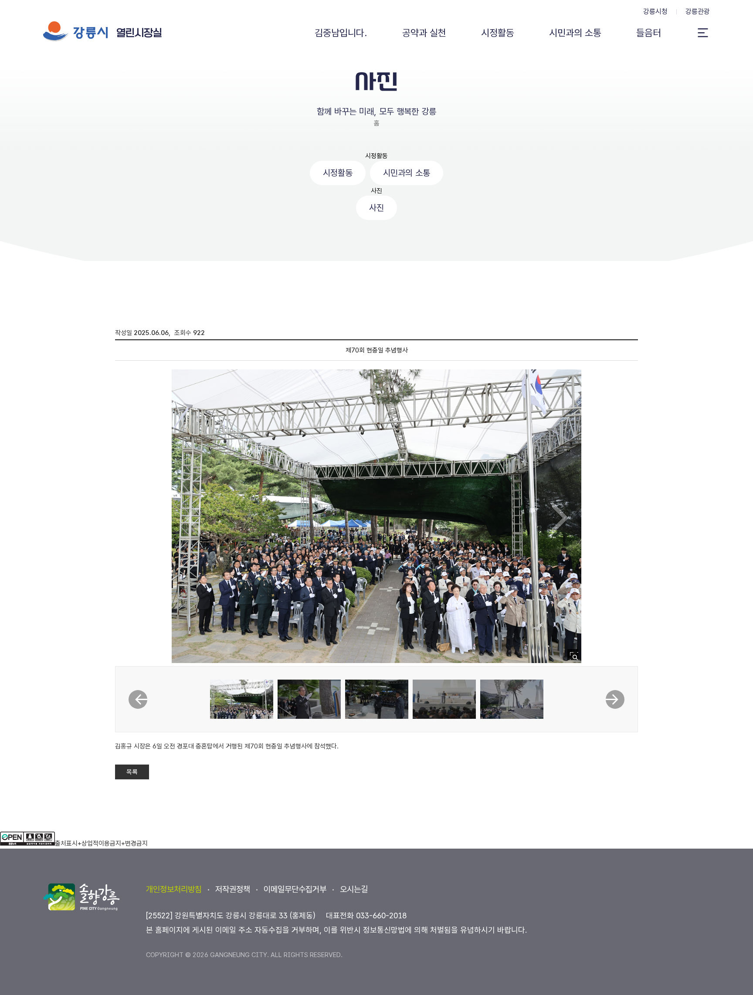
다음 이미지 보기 (560, 518)
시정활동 (376, 156)
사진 (376, 191)
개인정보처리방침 (174, 889)
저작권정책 (232, 889)
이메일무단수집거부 (295, 889)
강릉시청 (655, 11)
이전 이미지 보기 (193, 518)
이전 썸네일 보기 (137, 699)
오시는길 (354, 889)
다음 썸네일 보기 (615, 699)
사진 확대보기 (575, 657)
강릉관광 (697, 11)
